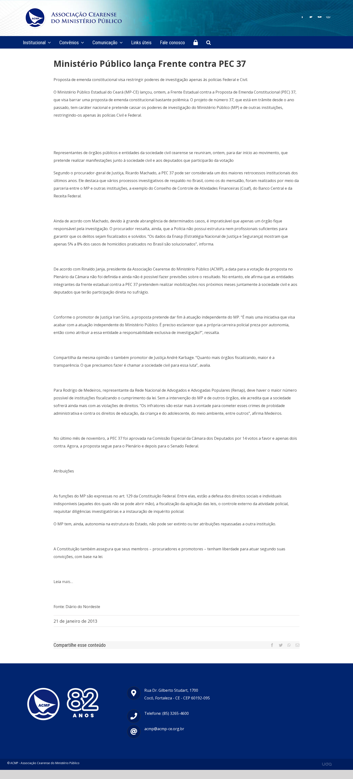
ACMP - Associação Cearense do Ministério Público (44, 763)
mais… (67, 581)
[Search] (208, 42)
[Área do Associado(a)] (195, 42)
